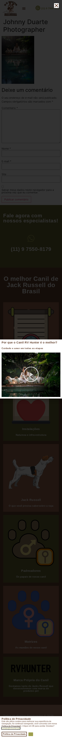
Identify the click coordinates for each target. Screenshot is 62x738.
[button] (31, 374)
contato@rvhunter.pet (11, 728)
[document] (31, 369)
